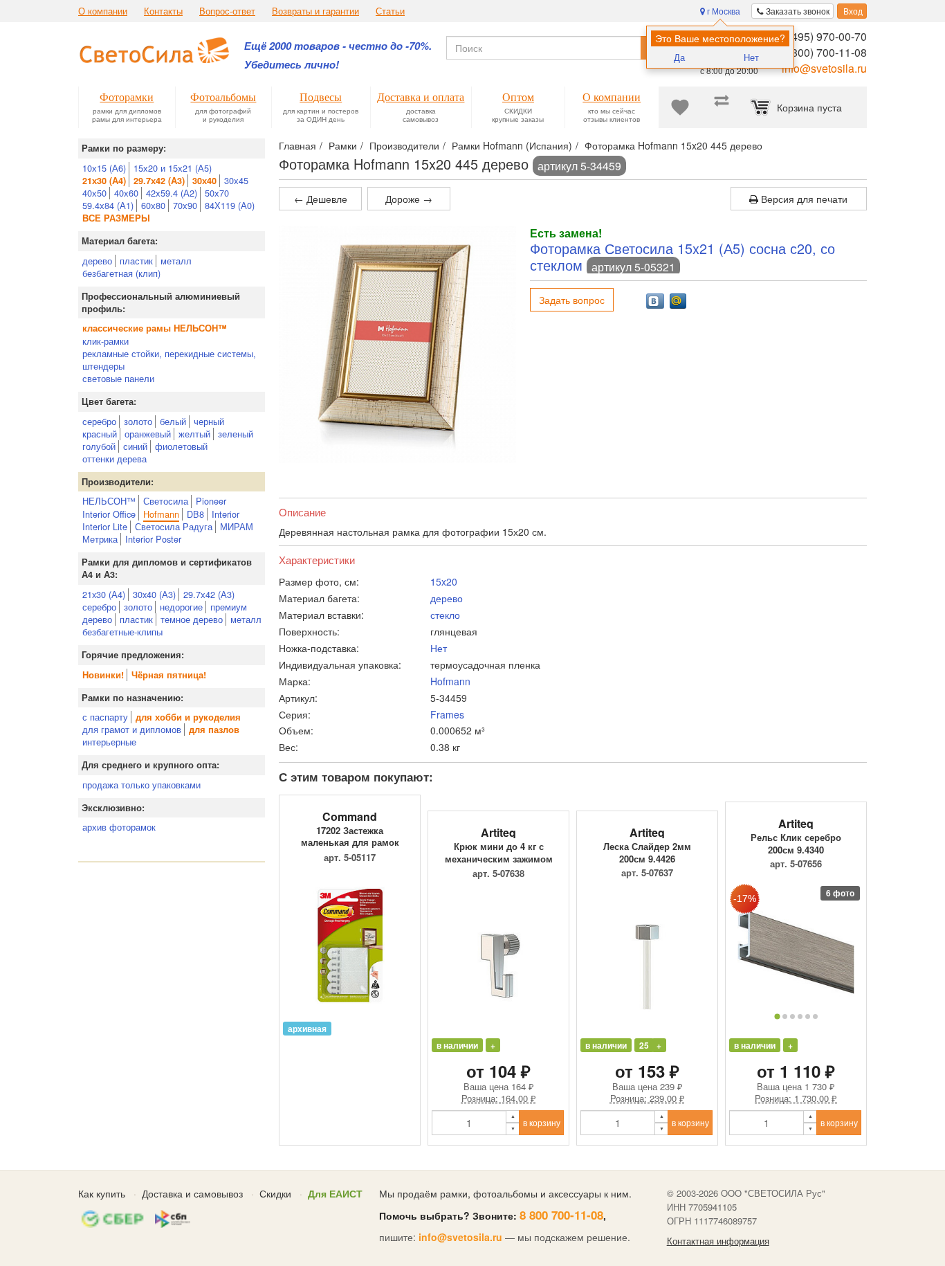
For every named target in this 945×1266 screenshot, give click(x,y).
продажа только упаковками (141, 784)
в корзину (541, 1122)
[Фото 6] (815, 1016)
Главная (297, 145)
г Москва (722, 11)
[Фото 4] (800, 1016)
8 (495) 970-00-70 (823, 36)
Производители (404, 145)
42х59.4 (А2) (171, 192)
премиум (228, 606)
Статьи (390, 11)
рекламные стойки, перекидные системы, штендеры (169, 359)
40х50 (94, 192)
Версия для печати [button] (802, 199)
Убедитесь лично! (291, 64)
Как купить (101, 1193)
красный (99, 433)
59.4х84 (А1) (108, 205)
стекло (445, 615)
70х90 (185, 205)
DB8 (195, 514)
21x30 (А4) (103, 594)
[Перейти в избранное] (680, 107)
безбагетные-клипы (122, 631)
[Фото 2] (784, 1016)
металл (176, 260)
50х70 (217, 192)
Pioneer (211, 500)
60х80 (153, 205)
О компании (102, 11)
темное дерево (191, 619)
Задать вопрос (572, 300)
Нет (751, 57)
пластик (136, 260)
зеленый (235, 433)
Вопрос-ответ (227, 11)
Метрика (100, 538)
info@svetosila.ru (824, 68)
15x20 (443, 581)
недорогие (181, 606)
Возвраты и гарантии (315, 11)
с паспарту (105, 716)
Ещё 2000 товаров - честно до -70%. (338, 46)
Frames (447, 714)
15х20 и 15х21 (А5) (173, 167)
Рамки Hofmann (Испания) (512, 145)
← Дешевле (320, 199)
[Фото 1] (777, 1016)
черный (209, 421)
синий (135, 446)
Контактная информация (718, 1241)
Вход (852, 11)
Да (679, 57)
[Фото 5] (807, 1016)
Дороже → (408, 199)
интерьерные (109, 741)
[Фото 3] (792, 1016)
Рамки (343, 145)
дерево (97, 260)
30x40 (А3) (154, 594)
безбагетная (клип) (121, 273)
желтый (194, 433)
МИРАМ (236, 526)
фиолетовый (181, 446)
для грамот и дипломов (131, 729)
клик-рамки (105, 340)
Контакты (163, 11)
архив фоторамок (119, 826)
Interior (225, 514)
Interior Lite (104, 526)
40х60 (126, 192)
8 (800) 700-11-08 (823, 52)
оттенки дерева (114, 458)
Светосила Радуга (173, 526)
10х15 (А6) (104, 167)
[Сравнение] (721, 107)
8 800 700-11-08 (561, 1214)
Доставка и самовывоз (192, 1193)
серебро (99, 421)
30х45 (236, 180)
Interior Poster (153, 538)
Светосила (165, 500)
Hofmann (161, 514)
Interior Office (109, 514)
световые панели (118, 378)
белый (173, 421)
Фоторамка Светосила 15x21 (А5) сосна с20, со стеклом (682, 256)
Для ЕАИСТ (335, 1193)
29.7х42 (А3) (209, 594)
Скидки (275, 1193)
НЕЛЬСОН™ (109, 500)
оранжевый (148, 433)
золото (138, 421)
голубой (99, 446)
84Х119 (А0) (230, 205)
